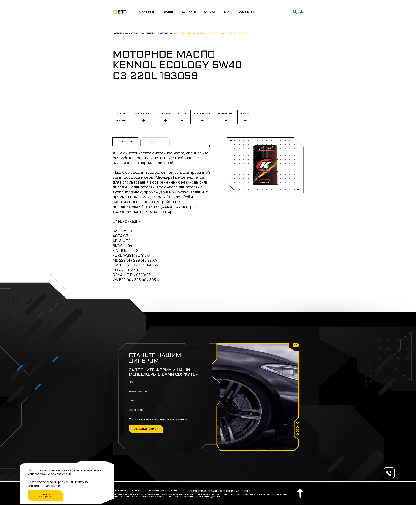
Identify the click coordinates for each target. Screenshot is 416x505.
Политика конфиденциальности (58, 484)
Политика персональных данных (167, 490)
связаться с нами (146, 428)
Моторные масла (156, 34)
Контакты (189, 11)
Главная (118, 34)
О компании (147, 11)
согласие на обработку (159, 419)
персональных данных (173, 419)
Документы (246, 11)
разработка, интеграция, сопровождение (214, 491)
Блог (227, 11)
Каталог (209, 11)
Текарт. (246, 491)
